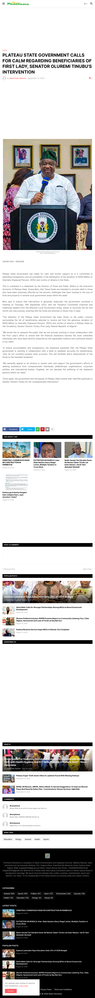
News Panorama (55, 994)
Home (4, 50)
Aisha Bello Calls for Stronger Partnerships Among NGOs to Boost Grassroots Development (49, 608)
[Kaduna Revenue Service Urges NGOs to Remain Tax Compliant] (8, 632)
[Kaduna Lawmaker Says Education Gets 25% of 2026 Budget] (8, 953)
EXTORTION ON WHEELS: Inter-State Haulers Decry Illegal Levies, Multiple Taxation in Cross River (47, 463)
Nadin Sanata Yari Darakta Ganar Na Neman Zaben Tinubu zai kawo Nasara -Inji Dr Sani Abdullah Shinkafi (78, 463)
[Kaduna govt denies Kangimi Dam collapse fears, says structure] (16, 482)
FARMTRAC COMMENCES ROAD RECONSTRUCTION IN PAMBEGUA (16, 462)
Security (79, 893)
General (28, 839)
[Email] (47, 429)
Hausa (49, 898)
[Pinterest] (42, 429)
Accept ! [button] (10, 991)
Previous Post (9, 569)
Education (8, 839)
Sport (48, 893)
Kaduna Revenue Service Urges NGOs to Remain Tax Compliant (42, 629)
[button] (3, 4)
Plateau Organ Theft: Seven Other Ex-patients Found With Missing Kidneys (47, 776)
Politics (36, 893)
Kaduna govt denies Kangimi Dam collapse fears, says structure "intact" (14, 494)
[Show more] (52, 429)
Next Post (87, 569)
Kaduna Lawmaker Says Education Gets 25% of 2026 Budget (41, 950)
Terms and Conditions (63, 989)
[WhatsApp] (38, 429)
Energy (18, 839)
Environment (63, 893)
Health (37, 839)
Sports (46, 839)
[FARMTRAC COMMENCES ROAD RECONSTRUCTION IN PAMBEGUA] (16, 450)
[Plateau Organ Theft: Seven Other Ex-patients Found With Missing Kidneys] (8, 779)
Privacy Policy (46, 989)
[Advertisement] (47, 28)
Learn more (23, 986)
